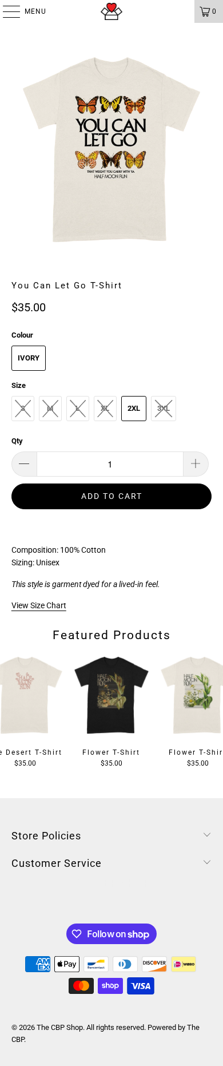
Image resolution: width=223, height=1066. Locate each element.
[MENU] (5, 11)
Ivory (28, 358)
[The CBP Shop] (112, 11)
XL (105, 408)
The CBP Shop (60, 1027)
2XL (134, 408)
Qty (17, 441)
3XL (163, 408)
